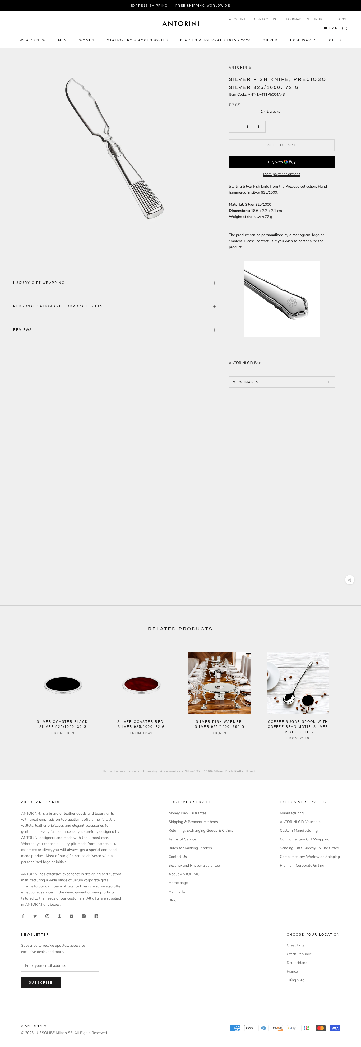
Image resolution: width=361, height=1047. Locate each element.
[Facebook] (23, 916)
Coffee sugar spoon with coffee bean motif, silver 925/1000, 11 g (298, 727)
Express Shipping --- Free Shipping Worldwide (180, 5)
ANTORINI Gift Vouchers (300, 821)
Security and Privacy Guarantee (194, 865)
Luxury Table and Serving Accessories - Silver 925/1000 (163, 771)
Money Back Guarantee (187, 813)
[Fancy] (96, 916)
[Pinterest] (59, 916)
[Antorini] (180, 23)
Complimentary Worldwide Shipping (310, 856)
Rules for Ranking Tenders (190, 847)
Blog (172, 900)
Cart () (338, 28)
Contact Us (265, 19)
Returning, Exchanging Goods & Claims (201, 830)
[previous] (16, 690)
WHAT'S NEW (33, 40)
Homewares (303, 40)
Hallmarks (177, 891)
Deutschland (297, 962)
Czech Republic (299, 954)
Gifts (335, 40)
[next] (344, 690)
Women (87, 40)
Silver (270, 40)
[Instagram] (47, 916)
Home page (178, 882)
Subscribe (41, 982)
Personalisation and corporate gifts (58, 306)
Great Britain (297, 945)
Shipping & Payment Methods (193, 821)
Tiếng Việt (295, 980)
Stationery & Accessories (137, 40)
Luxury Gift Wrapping (39, 283)
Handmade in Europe (305, 19)
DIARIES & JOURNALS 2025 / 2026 (215, 40)
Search (341, 19)
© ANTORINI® (33, 1025)
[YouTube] (71, 916)
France (292, 971)
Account (237, 19)
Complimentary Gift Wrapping (304, 839)
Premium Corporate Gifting (302, 865)
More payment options (281, 173)
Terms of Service (182, 839)
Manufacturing (292, 813)
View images (245, 382)
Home (108, 771)
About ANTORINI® (184, 874)
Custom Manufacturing (299, 830)
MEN (62, 40)
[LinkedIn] (84, 916)
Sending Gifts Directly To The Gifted (309, 847)
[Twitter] (35, 916)
